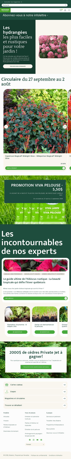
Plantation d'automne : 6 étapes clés (17, 325)
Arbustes (6, 416)
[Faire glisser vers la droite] (65, 127)
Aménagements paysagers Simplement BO (33, 435)
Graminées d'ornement (10, 431)
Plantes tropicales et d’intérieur (9, 426)
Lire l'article (9, 298)
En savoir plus (17, 332)
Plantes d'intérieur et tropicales (31, 424)
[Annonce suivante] (67, 2)
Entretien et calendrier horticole (32, 418)
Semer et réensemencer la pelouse (44, 325)
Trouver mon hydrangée (18, 66)
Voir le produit (12, 168)
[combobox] (35, 5)
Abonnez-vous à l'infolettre (55, 433)
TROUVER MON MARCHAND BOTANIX (36, 367)
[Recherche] (66, 5)
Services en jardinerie (53, 416)
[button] (69, 10)
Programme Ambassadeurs (55, 425)
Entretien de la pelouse (32, 429)
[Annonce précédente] (2, 2)
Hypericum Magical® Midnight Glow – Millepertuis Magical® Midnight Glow (33, 157)
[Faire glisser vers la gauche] (6, 127)
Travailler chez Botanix (53, 420)
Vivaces (5, 420)
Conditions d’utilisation (55, 455)
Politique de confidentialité (39, 455)
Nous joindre (50, 429)
